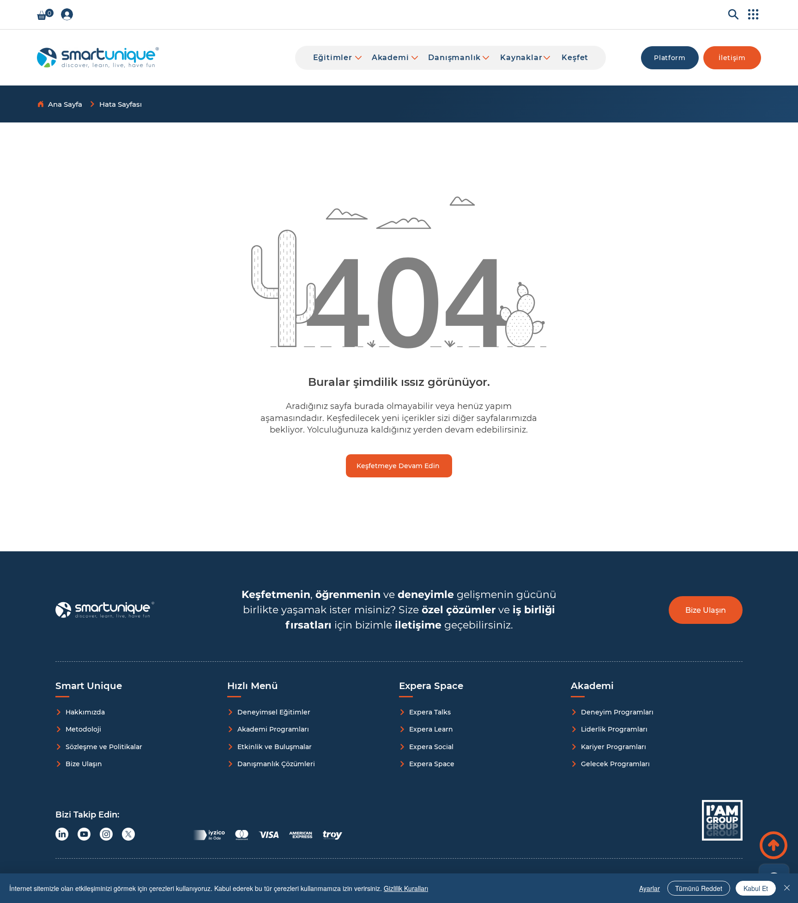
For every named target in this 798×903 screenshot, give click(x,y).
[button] (45, 14)
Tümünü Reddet (698, 888)
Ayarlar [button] (649, 888)
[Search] (730, 14)
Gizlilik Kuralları (406, 888)
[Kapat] (786, 888)
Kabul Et (756, 888)
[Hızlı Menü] (752, 14)
